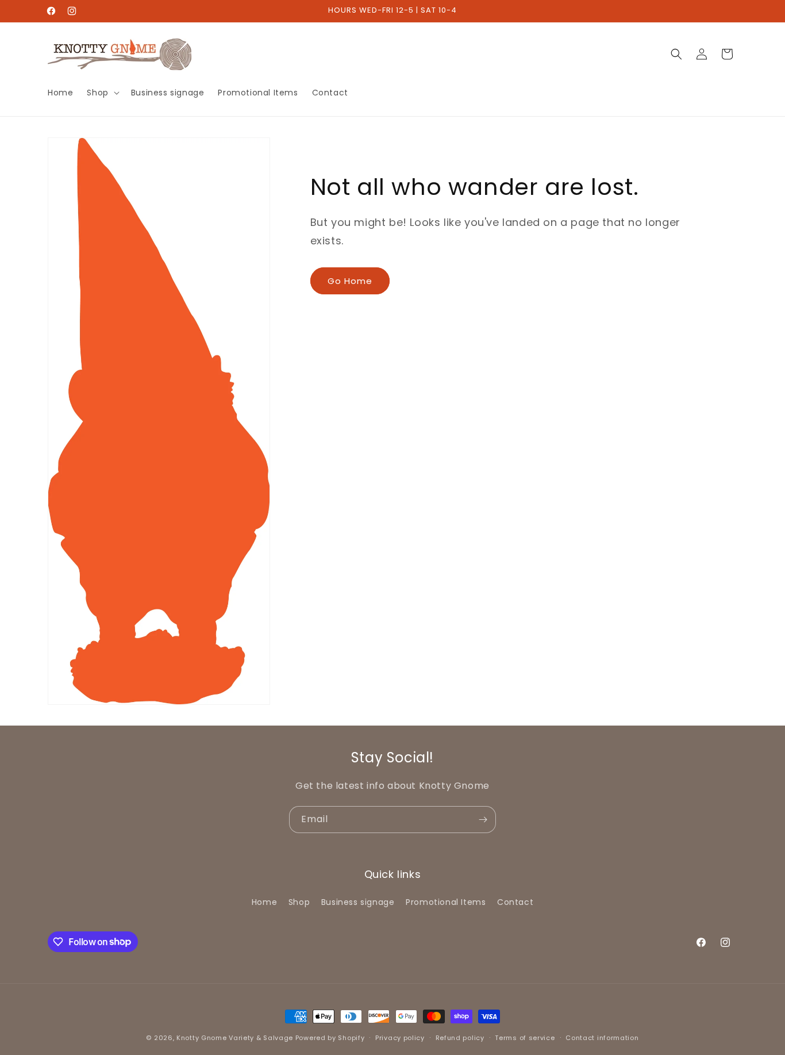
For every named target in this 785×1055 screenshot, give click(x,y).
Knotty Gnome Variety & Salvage (234, 1037)
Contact (515, 902)
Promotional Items (446, 902)
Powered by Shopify (330, 1037)
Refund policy (460, 1037)
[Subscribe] (482, 819)
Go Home (350, 281)
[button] (102, 92)
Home (264, 902)
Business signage (358, 902)
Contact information (601, 1037)
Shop (299, 902)
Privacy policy (400, 1037)
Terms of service (525, 1037)
